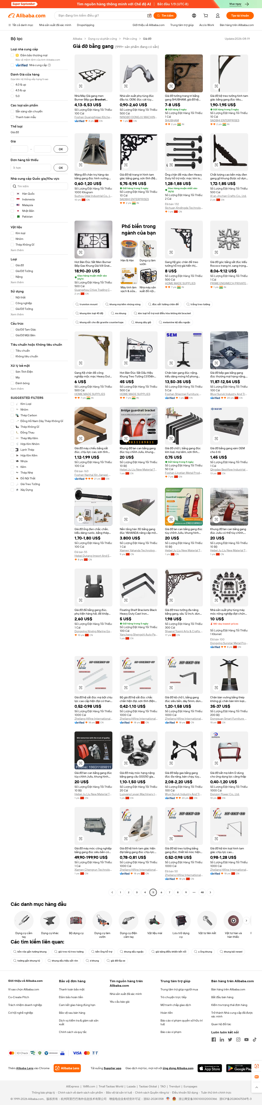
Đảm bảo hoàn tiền (71, 997)
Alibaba (77, 38)
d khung (94, 960)
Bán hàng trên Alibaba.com (228, 989)
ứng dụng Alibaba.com (178, 1068)
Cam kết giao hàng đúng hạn (77, 1005)
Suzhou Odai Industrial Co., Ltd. (93, 196)
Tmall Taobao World (111, 1086)
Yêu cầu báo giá (119, 1001)
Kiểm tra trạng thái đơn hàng (229, 1005)
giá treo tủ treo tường (71, 951)
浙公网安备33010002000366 (198, 1098)
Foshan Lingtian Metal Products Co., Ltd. (184, 472)
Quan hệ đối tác (221, 1024)
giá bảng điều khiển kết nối (171, 951)
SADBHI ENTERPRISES (224, 120)
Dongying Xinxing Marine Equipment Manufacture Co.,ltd (93, 631)
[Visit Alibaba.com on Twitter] (230, 1039)
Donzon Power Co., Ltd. (224, 794)
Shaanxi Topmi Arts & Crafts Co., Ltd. (184, 631)
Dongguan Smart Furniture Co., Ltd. (229, 718)
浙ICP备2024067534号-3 (235, 1098)
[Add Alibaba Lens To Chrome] (67, 1068)
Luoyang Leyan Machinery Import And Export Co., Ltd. (139, 794)
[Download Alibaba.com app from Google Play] (240, 1068)
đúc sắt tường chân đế (165, 304)
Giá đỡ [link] (147, 38)
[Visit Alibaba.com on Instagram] (238, 1039)
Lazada (131, 1086)
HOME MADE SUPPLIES (180, 283)
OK (61, 149)
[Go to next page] (210, 892)
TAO (163, 1086)
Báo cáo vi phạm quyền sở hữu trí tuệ (181, 1022)
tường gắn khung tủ (28, 960)
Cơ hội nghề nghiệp (20, 1012)
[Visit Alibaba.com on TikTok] (254, 1039)
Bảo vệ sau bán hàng (72, 1012)
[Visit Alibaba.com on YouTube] (246, 1039)
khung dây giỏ (143, 322)
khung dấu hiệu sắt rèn (65, 960)
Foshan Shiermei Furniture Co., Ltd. (184, 394)
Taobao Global (148, 1086)
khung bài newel (233, 951)
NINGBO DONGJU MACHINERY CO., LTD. (139, 117)
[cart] (206, 16)
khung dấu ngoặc (134, 951)
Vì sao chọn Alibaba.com (23, 989)
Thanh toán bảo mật (72, 989)
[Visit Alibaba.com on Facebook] (213, 1039)
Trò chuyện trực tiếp (173, 997)
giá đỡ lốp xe (118, 960)
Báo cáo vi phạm (170, 1032)
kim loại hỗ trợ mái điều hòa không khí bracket (164, 313)
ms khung (120, 313)
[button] (149, 15)
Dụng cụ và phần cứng (102, 38)
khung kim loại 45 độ (91, 313)
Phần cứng (130, 38)
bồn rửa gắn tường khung (31, 951)
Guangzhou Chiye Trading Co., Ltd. (93, 289)
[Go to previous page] (112, 892)
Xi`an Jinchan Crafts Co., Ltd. (228, 196)
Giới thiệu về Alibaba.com (25, 980)
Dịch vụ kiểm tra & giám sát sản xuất (78, 1022)
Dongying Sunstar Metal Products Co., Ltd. (229, 643)
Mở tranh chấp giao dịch (175, 1005)
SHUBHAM (172, 120)
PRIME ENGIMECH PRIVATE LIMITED (229, 283)
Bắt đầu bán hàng (222, 997)
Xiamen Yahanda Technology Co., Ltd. (139, 550)
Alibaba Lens (24, 1068)
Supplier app (112, 1068)
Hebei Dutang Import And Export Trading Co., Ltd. (93, 555)
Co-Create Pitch (18, 997)
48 (202, 892)
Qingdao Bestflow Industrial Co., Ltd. (229, 469)
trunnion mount (89, 304)
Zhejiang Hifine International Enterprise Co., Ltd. (93, 718)
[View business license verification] (168, 1099)
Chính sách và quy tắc (73, 1032)
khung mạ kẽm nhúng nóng (125, 304)
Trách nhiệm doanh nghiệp (25, 1005)
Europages (190, 1086)
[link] (256, 1066)
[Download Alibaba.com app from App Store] (210, 1068)
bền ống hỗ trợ (103, 951)
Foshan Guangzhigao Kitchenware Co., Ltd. (93, 117)
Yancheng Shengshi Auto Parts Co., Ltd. (139, 634)
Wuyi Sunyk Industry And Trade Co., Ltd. (229, 394)
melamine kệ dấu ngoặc (176, 322)
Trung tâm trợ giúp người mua (179, 989)
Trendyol (174, 1086)
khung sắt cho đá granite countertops (101, 322)
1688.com (89, 1086)
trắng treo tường (200, 304)
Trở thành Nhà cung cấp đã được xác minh (232, 1014)
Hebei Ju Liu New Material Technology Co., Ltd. (139, 469)
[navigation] (39, 466)
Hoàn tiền (166, 1012)
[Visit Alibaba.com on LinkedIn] (221, 1039)
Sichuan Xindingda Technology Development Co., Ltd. (184, 207)
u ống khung (205, 951)
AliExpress (72, 1086)
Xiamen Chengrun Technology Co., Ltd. (93, 869)
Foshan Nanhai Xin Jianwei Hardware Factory (93, 474)
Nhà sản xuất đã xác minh (126, 994)
